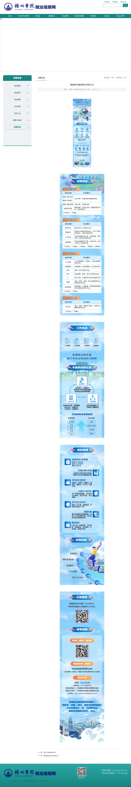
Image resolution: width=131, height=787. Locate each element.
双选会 (37, 16)
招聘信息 (17, 127)
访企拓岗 (17, 106)
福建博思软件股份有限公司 (51, 755)
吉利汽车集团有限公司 (50, 752)
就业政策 (65, 16)
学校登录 (115, 2)
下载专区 (93, 16)
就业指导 (17, 93)
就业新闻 (17, 86)
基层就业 (51, 16)
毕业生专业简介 (23, 16)
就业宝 (107, 16)
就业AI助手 (121, 16)
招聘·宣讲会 (17, 120)
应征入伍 (17, 113)
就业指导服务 (79, 16)
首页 (10, 16)
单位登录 (123, 2)
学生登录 (107, 2)
